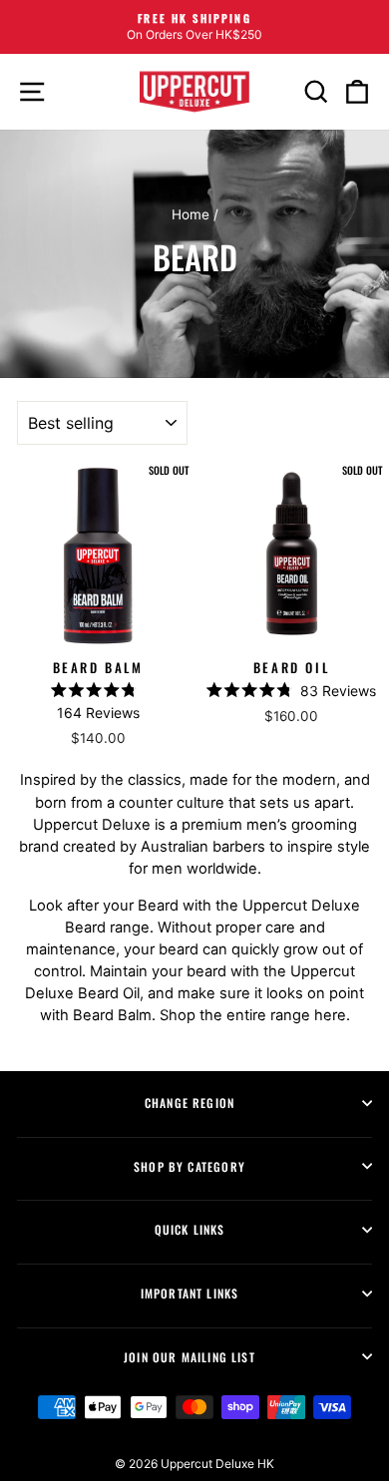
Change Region (189, 1102)
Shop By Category (189, 1166)
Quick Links (190, 1229)
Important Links (190, 1293)
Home (190, 214)
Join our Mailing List (189, 1356)
